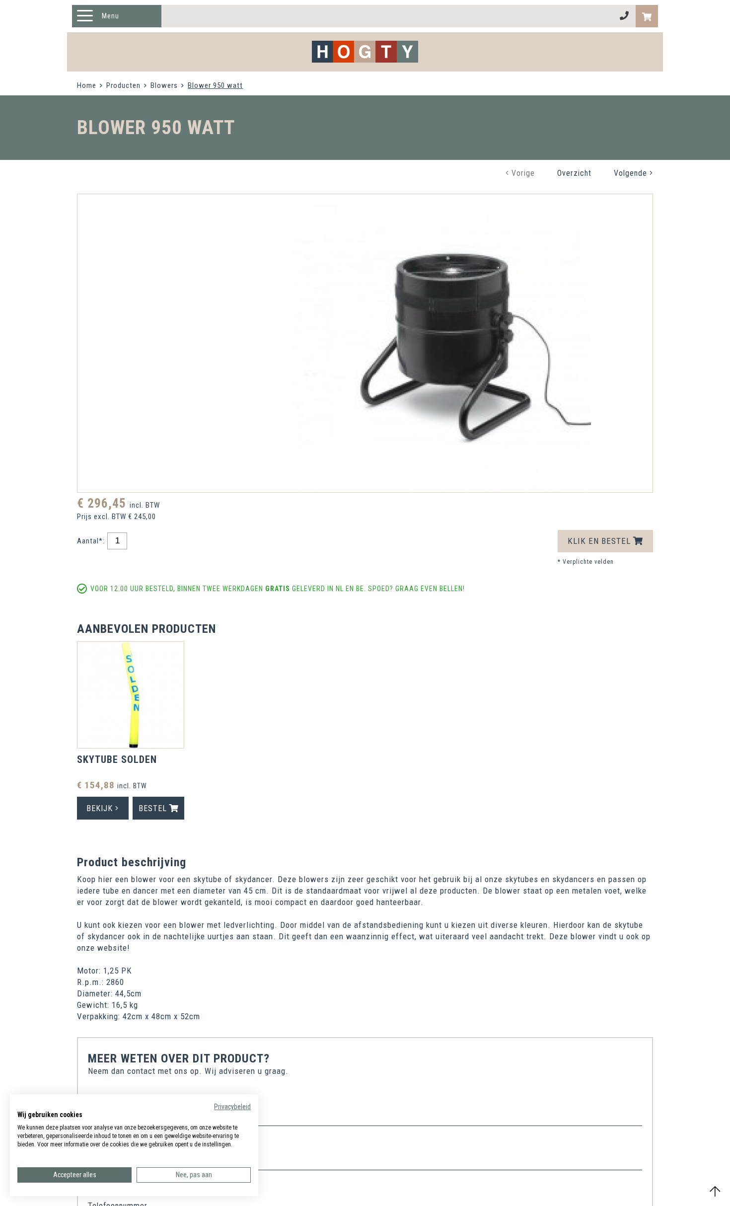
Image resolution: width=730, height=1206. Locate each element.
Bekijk (100, 808)
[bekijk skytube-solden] (130, 696)
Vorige (522, 173)
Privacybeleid (232, 1107)
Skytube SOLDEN (117, 759)
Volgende (632, 173)
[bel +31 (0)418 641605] (624, 16)
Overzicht (574, 173)
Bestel (154, 808)
